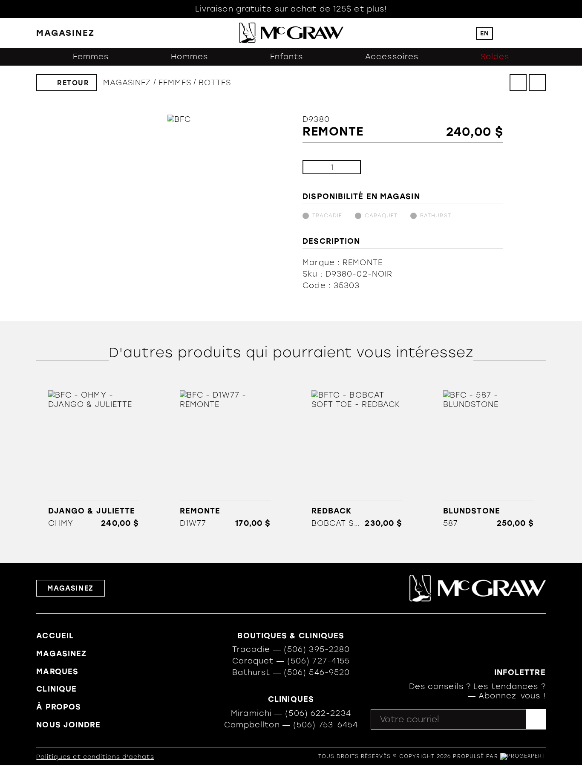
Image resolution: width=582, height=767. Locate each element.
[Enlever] (316, 167)
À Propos (58, 707)
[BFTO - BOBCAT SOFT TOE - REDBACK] (357, 458)
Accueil (55, 635)
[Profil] (505, 33)
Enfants (286, 56)
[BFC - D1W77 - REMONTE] (225, 458)
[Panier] (524, 33)
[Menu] (542, 33)
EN (484, 33)
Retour (73, 83)
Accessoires (391, 56)
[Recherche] (463, 33)
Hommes (189, 56)
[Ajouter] (347, 167)
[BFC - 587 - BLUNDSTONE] (489, 458)
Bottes (215, 82)
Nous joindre (68, 725)
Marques (57, 671)
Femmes (91, 56)
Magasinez (127, 82)
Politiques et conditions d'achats (95, 757)
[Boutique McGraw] (291, 33)
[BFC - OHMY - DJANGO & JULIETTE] (93, 458)
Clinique (56, 689)
